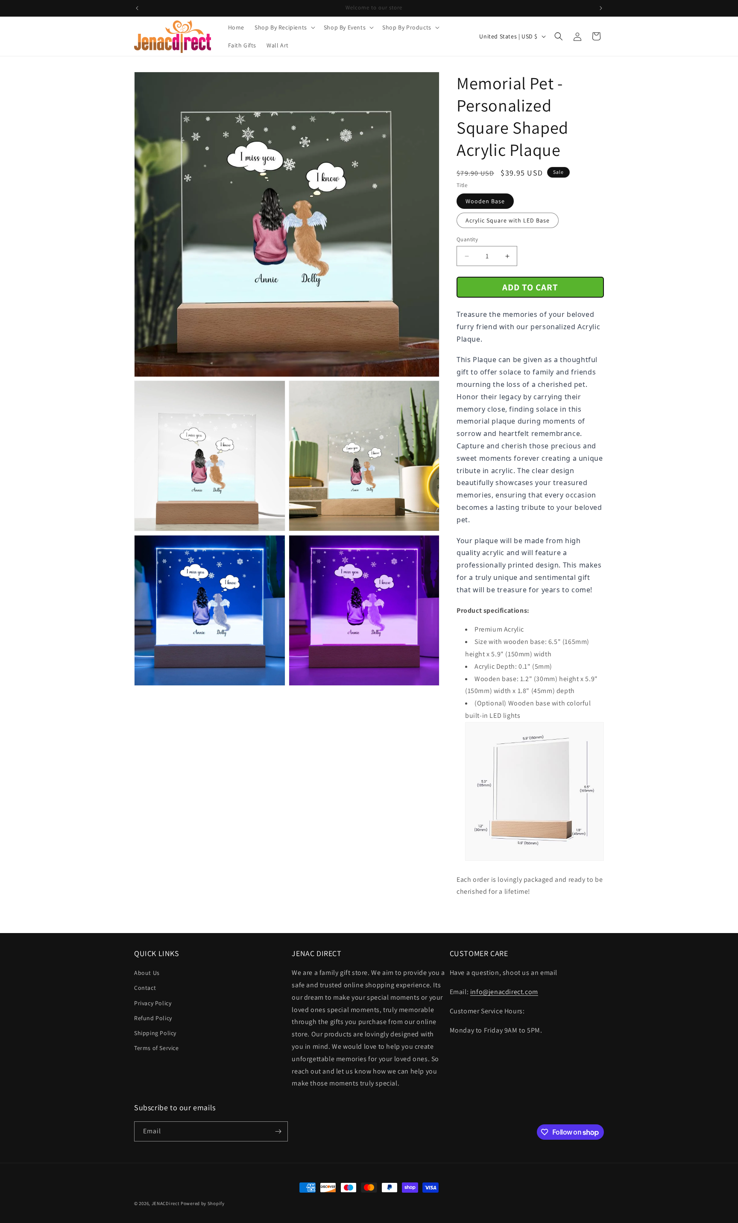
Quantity (467, 239)
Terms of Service (156, 1048)
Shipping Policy (155, 1033)
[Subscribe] (278, 1131)
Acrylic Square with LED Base (508, 220)
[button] (284, 27)
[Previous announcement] (137, 8)
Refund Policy (153, 1018)
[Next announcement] (601, 8)
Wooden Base (485, 201)
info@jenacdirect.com (504, 991)
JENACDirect (166, 1203)
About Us (147, 973)
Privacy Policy (152, 1003)
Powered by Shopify (203, 1203)
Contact (145, 988)
